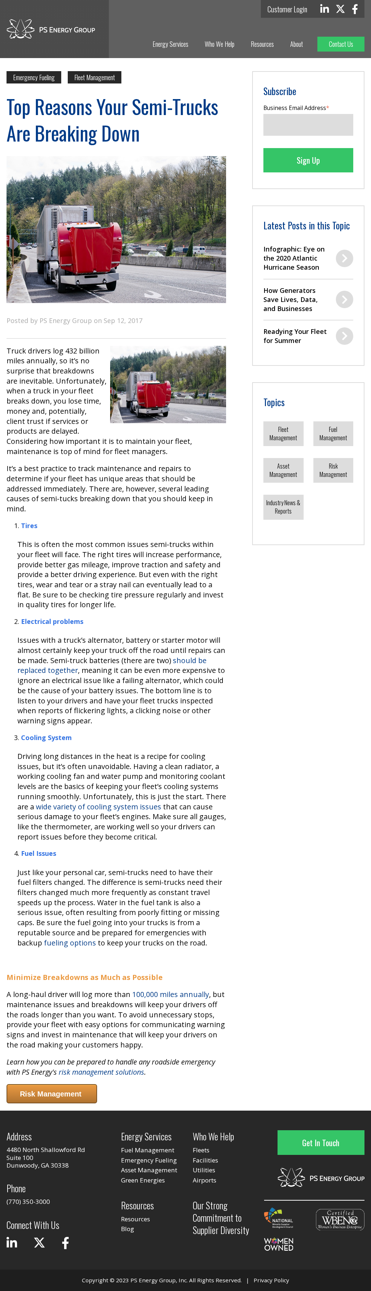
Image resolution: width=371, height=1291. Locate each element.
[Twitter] (340, 9)
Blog (127, 1229)
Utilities (204, 1170)
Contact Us (341, 44)
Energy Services (170, 44)
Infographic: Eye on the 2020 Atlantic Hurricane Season (294, 258)
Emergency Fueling (34, 77)
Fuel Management (333, 433)
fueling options (70, 943)
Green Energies (143, 1180)
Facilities (205, 1160)
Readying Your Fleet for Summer (295, 336)
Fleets (201, 1150)
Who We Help (219, 44)
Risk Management (333, 470)
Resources (262, 44)
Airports (204, 1180)
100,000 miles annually (170, 994)
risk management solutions (101, 1072)
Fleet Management (94, 77)
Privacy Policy (271, 1280)
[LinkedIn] (324, 9)
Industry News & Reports (283, 506)
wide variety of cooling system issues (98, 807)
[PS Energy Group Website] (51, 28)
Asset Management (283, 470)
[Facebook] (355, 9)
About (296, 44)
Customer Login (287, 9)
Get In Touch (320, 1142)
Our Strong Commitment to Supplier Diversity (221, 1217)
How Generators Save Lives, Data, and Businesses (290, 299)
